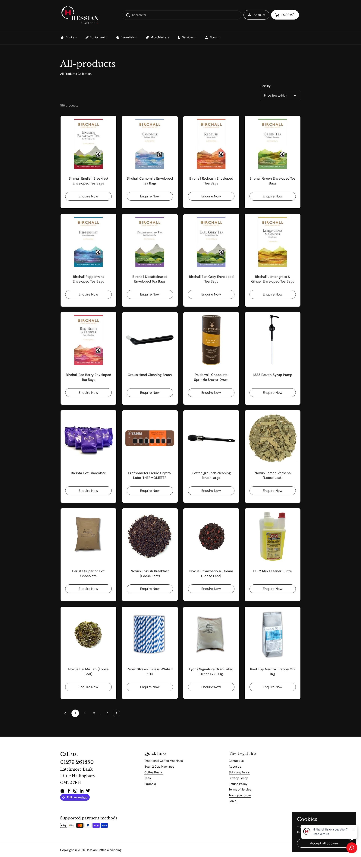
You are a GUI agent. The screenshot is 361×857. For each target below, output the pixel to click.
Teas (147, 778)
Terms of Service (240, 789)
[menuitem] (68, 37)
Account (259, 15)
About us (235, 767)
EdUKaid (150, 784)
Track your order (240, 795)
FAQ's (232, 801)
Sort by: (266, 86)
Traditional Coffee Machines (163, 761)
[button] (285, 15)
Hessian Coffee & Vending (103, 850)
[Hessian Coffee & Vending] (79, 15)
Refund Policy (238, 784)
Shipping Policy (239, 772)
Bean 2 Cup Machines (159, 767)
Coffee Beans (153, 772)
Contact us (236, 761)
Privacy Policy (238, 778)
